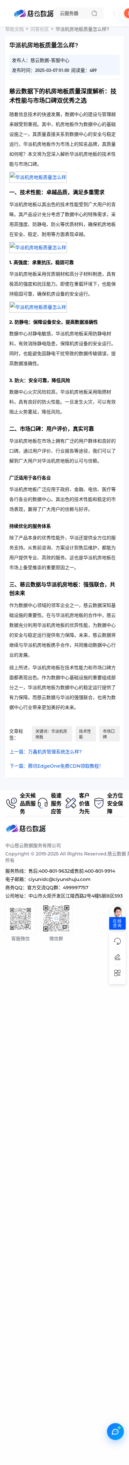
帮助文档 (14, 29)
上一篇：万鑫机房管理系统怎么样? (46, 752)
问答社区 (39, 29)
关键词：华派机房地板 (51, 734)
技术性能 (85, 734)
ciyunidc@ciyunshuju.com (59, 879)
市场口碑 (109, 734)
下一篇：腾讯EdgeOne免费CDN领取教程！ (57, 766)
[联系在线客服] (115, 1431)
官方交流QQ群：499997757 (57, 888)
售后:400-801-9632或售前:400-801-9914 (71, 871)
